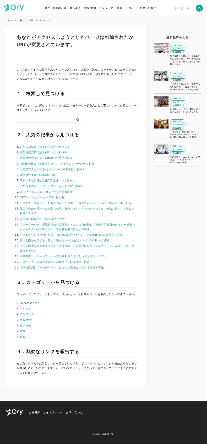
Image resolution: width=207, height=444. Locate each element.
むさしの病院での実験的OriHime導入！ (45, 146)
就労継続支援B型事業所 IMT (38, 175)
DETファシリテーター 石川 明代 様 (42, 197)
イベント (131, 8)
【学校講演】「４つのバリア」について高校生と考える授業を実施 (62, 267)
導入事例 (75, 8)
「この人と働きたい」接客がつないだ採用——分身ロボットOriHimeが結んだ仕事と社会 (75, 203)
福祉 (23, 331)
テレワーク (106, 8)
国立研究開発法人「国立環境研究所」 (43, 219)
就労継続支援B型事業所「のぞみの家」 (44, 152)
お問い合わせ (148, 8)
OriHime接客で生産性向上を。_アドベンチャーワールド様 (57, 163)
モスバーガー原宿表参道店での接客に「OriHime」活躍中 (56, 262)
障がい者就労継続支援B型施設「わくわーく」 (49, 180)
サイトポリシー (53, 412)
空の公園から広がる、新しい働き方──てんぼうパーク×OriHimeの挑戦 (64, 240)
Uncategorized (29, 303)
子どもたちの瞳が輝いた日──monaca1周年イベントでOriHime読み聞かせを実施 (71, 234)
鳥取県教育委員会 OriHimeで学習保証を (46, 158)
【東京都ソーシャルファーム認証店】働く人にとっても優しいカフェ (63, 256)
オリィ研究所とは (55, 8)
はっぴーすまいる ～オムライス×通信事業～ (48, 191)
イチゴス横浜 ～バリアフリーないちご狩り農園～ (52, 186)
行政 (119, 8)
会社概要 (34, 412)
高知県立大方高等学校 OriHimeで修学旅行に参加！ (52, 169)
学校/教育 (90, 8)
